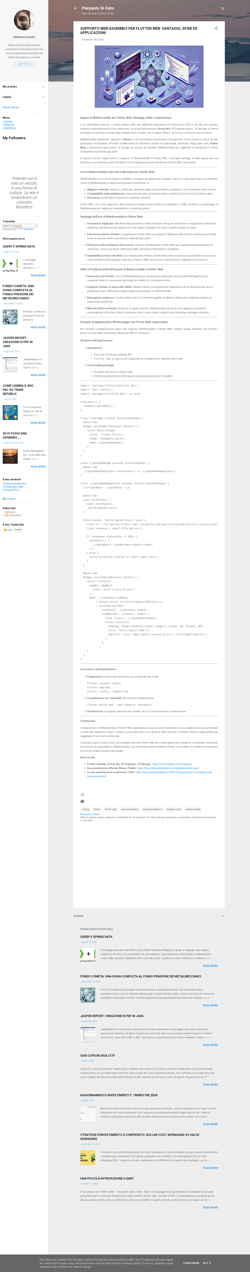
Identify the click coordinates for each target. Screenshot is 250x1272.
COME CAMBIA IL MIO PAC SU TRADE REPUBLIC (18, 390)
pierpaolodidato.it (152, 809)
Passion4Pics (11, 490)
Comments (14, 515)
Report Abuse (11, 107)
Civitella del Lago (13, 486)
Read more (210, 965)
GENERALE (9, 128)
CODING (8, 121)
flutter (97, 809)
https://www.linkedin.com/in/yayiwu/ (172, 764)
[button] (216, 29)
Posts (11, 512)
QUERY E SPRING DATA (96, 936)
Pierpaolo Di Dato (98, 8)
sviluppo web (173, 809)
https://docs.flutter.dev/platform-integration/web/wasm (168, 768)
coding (85, 809)
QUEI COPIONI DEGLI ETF (97, 1055)
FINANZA (8, 125)
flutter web (111, 809)
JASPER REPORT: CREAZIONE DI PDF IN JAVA (112, 1016)
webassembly (193, 809)
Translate (28, 229)
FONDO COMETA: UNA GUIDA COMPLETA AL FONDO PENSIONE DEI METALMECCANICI (140, 976)
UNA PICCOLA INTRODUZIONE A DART (107, 1178)
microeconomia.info (14, 483)
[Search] (223, 9)
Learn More (191, 1263)
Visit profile (24, 64)
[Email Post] (82, 802)
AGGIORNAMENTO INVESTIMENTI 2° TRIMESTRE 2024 (118, 1095)
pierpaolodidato (129, 809)
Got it (207, 1263)
